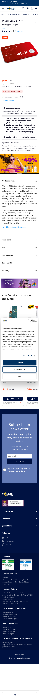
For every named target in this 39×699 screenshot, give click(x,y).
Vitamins (35, 14)
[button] (32, 8)
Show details (28, 356)
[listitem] (19, 538)
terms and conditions (16, 471)
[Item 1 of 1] (19, 54)
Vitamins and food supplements (18, 14)
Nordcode (22, 655)
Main (2, 14)
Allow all (19, 362)
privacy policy (22, 468)
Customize (18, 369)
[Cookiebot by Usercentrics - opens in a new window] (28, 321)
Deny (19, 376)
